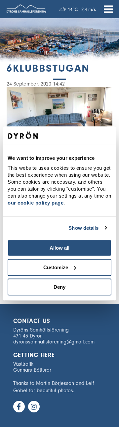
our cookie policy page (35, 203)
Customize (55, 267)
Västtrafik (23, 364)
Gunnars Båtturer (32, 370)
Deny (59, 287)
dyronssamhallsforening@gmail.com (54, 342)
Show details (83, 228)
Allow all (59, 248)
